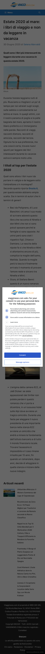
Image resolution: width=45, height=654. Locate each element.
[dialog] (22, 327)
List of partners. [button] (27, 336)
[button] (22, 322)
